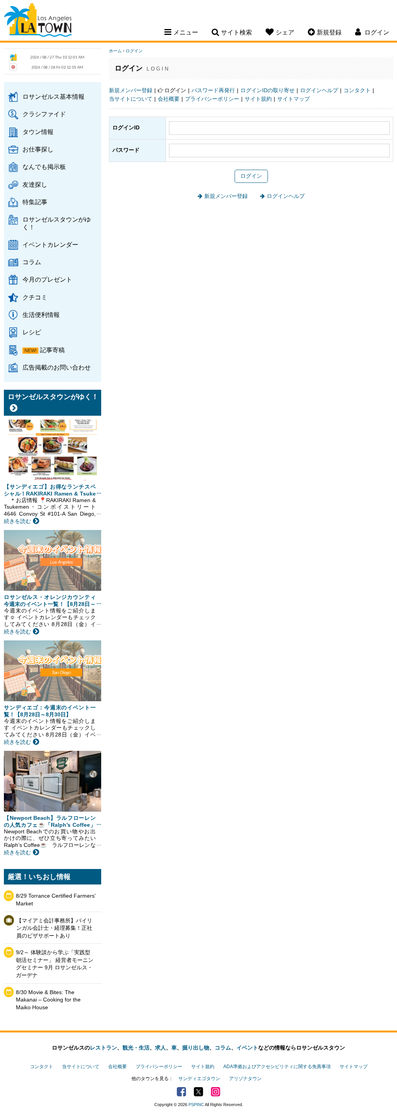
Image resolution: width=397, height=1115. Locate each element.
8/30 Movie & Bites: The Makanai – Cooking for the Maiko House (48, 999)
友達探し (34, 184)
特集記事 (34, 201)
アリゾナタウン (245, 1078)
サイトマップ (293, 99)
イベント (247, 1047)
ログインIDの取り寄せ (267, 90)
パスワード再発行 (213, 90)
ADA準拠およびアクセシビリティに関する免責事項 (277, 1066)
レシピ (31, 332)
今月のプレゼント (47, 279)
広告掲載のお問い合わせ (56, 367)
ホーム (115, 50)
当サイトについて (130, 99)
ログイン (134, 50)
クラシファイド (44, 113)
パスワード (126, 150)
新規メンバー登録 (130, 90)
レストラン (103, 1047)
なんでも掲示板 (44, 166)
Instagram (215, 1091)
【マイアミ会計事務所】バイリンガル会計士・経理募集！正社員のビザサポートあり (54, 928)
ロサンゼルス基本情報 (53, 96)
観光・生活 (136, 1047)
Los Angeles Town (38, 21)
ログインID (126, 127)
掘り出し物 (195, 1047)
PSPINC (196, 1104)
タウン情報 (38, 131)
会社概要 (169, 99)
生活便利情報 (41, 314)
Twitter (198, 1091)
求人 (160, 1047)
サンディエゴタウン (199, 1078)
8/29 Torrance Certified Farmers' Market (56, 900)
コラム (31, 261)
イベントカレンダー (50, 244)
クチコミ (34, 297)
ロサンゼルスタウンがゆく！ (56, 223)
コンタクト (357, 90)
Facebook (181, 1091)
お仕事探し (38, 149)
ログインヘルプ (319, 90)
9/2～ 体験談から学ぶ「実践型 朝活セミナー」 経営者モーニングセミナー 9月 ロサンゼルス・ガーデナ (54, 963)
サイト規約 (258, 99)
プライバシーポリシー (212, 99)
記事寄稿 (52, 349)
